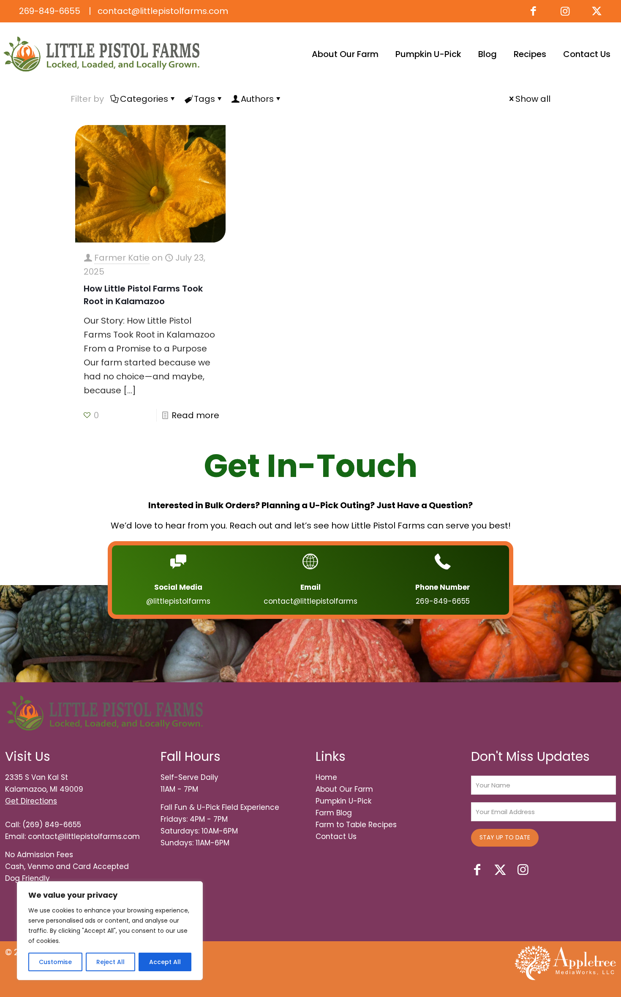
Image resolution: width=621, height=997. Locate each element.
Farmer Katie (122, 258)
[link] (565, 962)
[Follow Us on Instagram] (565, 11)
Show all (532, 99)
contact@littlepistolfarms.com (161, 11)
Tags (204, 99)
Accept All (165, 962)
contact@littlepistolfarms (310, 601)
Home (326, 777)
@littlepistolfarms (178, 601)
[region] (110, 930)
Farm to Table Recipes (356, 825)
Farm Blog (334, 813)
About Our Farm (344, 789)
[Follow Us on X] (596, 11)
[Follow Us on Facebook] (533, 11)
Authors (257, 99)
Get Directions (31, 801)
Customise (55, 962)
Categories (144, 99)
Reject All (110, 962)
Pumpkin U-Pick (343, 801)
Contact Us (336, 836)
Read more (195, 415)
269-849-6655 (49, 11)
